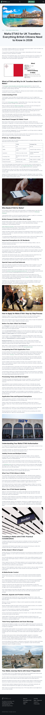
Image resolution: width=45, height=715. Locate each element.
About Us (25, 698)
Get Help (32, 1)
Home (3, 30)
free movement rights (28, 346)
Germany (12, 354)
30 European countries (13, 102)
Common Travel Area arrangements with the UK (17, 271)
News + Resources (38, 700)
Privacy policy (37, 703)
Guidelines (25, 702)
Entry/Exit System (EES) (27, 165)
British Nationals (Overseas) (8, 226)
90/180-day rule (7, 464)
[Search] (20, 2)
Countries (36, 698)
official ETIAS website (18, 105)
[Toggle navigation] (43, 2)
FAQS (24, 703)
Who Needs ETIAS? (27, 700)
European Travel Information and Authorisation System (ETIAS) (17, 86)
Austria (27, 277)
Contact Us (36, 702)
